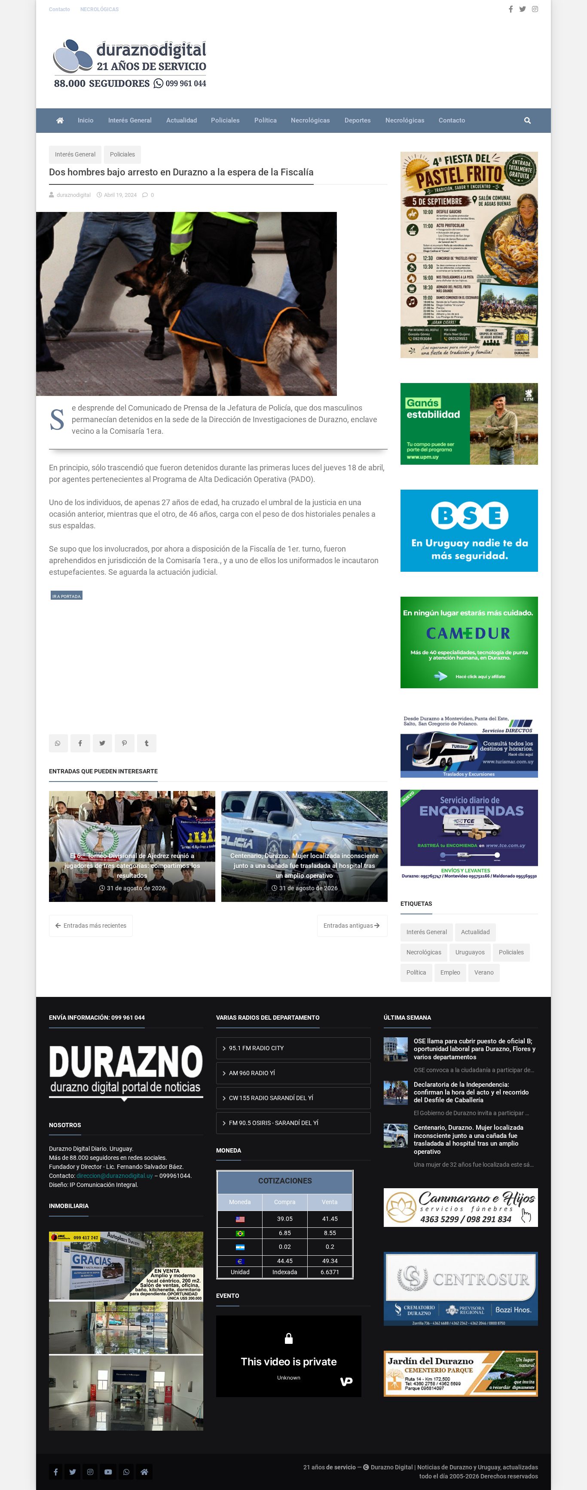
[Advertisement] (218, 661)
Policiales (225, 120)
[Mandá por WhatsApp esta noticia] (58, 743)
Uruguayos (470, 952)
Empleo (450, 972)
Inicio (86, 120)
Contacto (60, 9)
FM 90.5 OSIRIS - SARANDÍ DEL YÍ (273, 1122)
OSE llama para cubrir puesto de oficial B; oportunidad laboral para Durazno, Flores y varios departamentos (474, 1049)
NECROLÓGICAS (99, 9)
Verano (484, 972)
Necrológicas (310, 120)
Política (265, 120)
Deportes (358, 120)
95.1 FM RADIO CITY (256, 1048)
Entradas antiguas (349, 925)
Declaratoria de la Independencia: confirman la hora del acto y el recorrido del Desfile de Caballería (471, 1092)
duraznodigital (73, 195)
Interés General (130, 120)
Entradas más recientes (94, 925)
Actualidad (181, 120)
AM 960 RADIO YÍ (251, 1073)
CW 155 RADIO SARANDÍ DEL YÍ (270, 1098)
